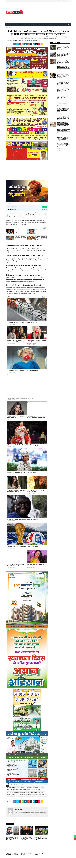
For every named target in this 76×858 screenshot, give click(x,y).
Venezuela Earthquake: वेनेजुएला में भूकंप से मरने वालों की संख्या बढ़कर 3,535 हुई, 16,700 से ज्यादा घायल (12, 853)
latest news (32, 790)
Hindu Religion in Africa (26, 789)
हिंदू (35, 795)
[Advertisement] (48, 13)
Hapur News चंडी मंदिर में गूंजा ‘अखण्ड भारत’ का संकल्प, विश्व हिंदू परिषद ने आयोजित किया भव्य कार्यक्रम (63, 61)
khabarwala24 (38, 789)
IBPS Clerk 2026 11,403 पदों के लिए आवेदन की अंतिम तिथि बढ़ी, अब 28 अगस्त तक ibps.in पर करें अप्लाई (63, 82)
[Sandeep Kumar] (10, 812)
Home (7, 27)
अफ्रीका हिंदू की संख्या (34, 794)
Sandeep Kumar (14, 40)
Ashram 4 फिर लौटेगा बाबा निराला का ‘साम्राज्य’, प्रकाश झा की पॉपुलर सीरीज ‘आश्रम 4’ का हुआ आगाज (63, 96)
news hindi (11, 792)
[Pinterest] (67, 1)
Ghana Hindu (40, 785)
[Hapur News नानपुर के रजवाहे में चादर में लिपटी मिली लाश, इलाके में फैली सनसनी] (53, 47)
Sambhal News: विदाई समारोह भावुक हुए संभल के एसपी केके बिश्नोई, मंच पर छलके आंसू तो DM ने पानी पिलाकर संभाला (63, 145)
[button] (68, 24)
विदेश (10, 27)
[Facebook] (62, 1)
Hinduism (33, 789)
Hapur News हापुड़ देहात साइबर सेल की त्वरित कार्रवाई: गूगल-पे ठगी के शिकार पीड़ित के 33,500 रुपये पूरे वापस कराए (63, 117)
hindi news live (23, 787)
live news (37, 790)
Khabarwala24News (19, 790)
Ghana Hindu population (11, 787)
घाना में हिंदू (13, 795)
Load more (60, 150)
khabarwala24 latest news (11, 790)
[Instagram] (65, 1)
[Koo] (42, 44)
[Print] (31, 44)
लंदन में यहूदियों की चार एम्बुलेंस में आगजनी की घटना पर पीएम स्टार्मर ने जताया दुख (40, 853)
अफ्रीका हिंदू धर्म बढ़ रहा (41, 794)
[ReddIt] (28, 44)
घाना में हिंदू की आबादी (23, 795)
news (7, 792)
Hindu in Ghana (9, 789)
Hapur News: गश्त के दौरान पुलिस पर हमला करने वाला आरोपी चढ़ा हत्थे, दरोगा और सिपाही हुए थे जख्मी (63, 138)
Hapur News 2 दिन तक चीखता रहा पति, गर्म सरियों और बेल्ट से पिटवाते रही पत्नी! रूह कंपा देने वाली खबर (63, 75)
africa (11, 785)
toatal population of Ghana (35, 792)
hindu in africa (41, 787)
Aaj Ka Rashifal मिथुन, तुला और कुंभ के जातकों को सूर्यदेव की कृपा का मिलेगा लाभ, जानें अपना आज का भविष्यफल (63, 110)
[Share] (75, 839)
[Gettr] (39, 44)
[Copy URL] (36, 44)
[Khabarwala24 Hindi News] (14, 12)
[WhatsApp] (23, 44)
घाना (45, 794)
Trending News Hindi (14, 794)
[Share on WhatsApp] (75, 836)
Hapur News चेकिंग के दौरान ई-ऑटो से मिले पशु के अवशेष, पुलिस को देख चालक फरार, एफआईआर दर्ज (63, 54)
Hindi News (17, 787)
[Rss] (59, 1)
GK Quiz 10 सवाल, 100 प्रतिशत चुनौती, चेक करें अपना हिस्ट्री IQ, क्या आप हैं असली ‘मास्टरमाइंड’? (63, 89)
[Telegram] (34, 44)
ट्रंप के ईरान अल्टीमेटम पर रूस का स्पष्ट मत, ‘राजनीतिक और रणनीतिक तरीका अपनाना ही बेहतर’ (26, 853)
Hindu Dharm (35, 787)
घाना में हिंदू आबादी (18, 795)
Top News (42, 792)
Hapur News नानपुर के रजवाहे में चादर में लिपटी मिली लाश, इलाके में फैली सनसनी (63, 47)
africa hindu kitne (16, 785)
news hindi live (16, 792)
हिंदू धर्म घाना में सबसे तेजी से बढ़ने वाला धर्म (42, 795)
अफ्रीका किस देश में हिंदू (21, 794)
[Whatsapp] (60, 1)
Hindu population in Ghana (17, 789)
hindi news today (29, 787)
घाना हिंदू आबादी (32, 795)
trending (8, 794)
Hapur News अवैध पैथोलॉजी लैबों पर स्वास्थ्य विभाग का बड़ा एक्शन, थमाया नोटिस (63, 103)
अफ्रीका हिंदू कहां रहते (28, 794)
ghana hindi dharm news (32, 785)
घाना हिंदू (28, 795)
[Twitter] (64, 1)
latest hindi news (27, 790)
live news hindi (42, 790)
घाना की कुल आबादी (9, 795)
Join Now (45, 206)
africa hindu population (23, 785)
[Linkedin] (25, 44)
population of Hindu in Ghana (25, 792)
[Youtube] (69, 1)
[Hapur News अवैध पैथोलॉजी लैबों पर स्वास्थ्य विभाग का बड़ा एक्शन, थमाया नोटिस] (53, 103)
